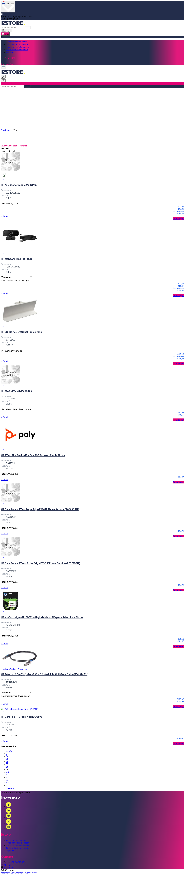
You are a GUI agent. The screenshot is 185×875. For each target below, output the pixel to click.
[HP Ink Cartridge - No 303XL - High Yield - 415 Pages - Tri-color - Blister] (10, 609)
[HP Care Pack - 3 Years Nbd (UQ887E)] (19, 709)
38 (7, 766)
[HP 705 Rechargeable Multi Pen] (10, 170)
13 (31, 277)
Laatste (10, 788)
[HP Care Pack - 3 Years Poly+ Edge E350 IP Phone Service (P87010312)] (10, 555)
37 (7, 764)
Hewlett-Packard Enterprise (14, 669)
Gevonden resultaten (17, 145)
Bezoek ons (8, 867)
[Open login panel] (3, 77)
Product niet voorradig (11, 350)
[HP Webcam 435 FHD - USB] (20, 251)
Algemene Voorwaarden (12, 872)
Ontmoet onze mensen (17, 49)
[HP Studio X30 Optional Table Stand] (20, 324)
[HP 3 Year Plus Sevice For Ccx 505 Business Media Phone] (20, 447)
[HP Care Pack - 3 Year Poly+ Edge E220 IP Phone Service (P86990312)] (10, 501)
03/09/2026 (12, 635)
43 (7, 780)
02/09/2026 (12, 203)
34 (7, 756)
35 (7, 759)
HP (2, 180)
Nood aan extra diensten (17, 44)
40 (7, 772)
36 (7, 761)
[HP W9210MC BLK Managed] (10, 383)
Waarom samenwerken (16, 41)
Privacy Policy (30, 872)
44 (7, 782)
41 (7, 774)
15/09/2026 (12, 527)
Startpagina (6, 130)
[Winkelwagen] (3, 80)
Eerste (9, 751)
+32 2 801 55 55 (18, 862)
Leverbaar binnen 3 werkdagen (15, 280)
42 (7, 777)
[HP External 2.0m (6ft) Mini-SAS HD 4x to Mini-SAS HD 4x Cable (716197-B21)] (20, 666)
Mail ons (7, 864)
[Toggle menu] (3, 67)
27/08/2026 (12, 474)
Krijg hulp (10, 52)
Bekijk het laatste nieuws (17, 47)
